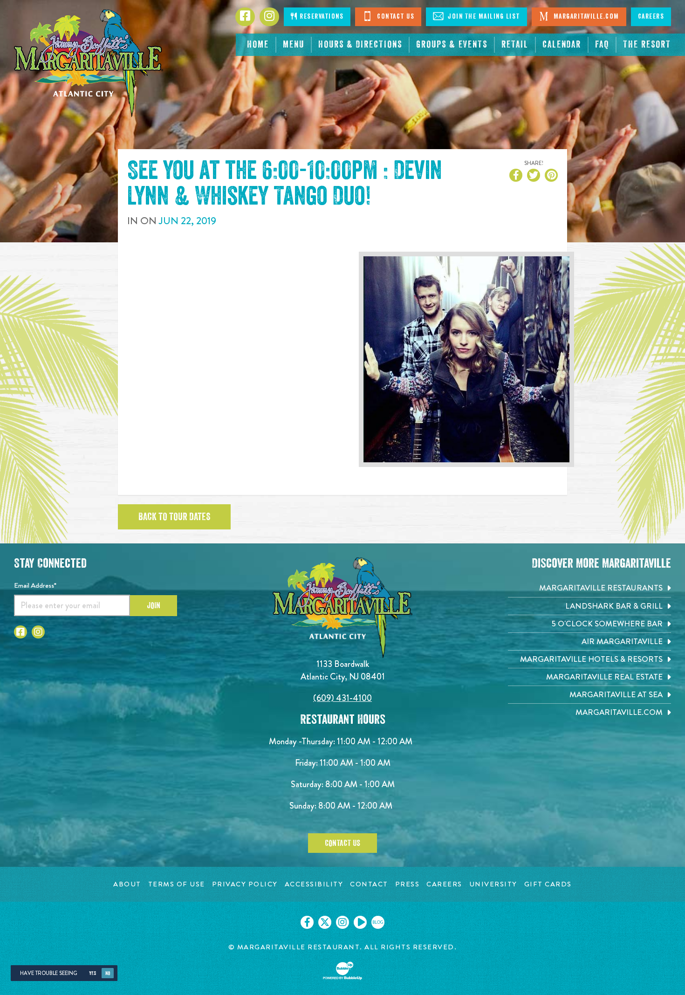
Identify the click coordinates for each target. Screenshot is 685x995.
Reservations (321, 16)
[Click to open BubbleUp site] (342, 971)
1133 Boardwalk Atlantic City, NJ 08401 (343, 670)
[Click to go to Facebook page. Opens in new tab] (20, 631)
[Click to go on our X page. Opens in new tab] (324, 922)
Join (153, 605)
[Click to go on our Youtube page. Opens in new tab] (360, 922)
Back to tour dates (174, 517)
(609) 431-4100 (342, 698)
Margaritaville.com (585, 16)
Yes (92, 973)
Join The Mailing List (483, 16)
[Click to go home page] (88, 63)
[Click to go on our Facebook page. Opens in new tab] (307, 922)
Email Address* (35, 585)
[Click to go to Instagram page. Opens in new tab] (38, 631)
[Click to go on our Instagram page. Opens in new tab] (342, 922)
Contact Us (395, 16)
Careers (651, 16)
